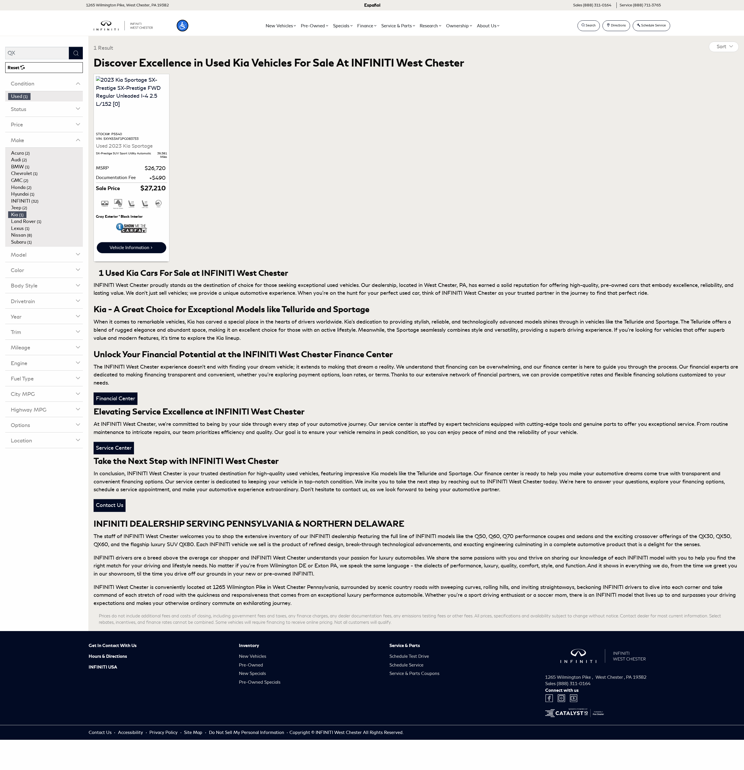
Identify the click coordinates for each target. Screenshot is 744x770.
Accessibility (131, 732)
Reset (14, 67)
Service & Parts (404, 645)
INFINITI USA (103, 667)
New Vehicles (252, 656)
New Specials (252, 673)
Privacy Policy (164, 732)
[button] (182, 25)
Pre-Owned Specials (259, 682)
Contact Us (109, 505)
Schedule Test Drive (409, 656)
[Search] (76, 53)
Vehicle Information (129, 247)
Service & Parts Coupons (414, 673)
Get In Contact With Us (113, 645)
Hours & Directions (108, 656)
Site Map (193, 732)
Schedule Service (406, 665)
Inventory (249, 645)
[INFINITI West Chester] (123, 25)
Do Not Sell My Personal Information (247, 732)
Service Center (114, 448)
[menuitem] (45, 96)
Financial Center (115, 398)
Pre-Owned (251, 665)
